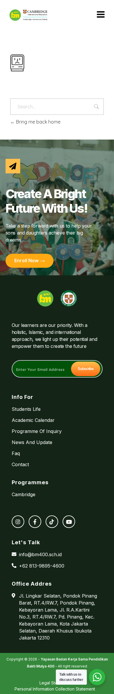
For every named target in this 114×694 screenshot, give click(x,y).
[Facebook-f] (35, 521)
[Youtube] (69, 521)
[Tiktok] (52, 521)
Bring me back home (38, 122)
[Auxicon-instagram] (18, 521)
